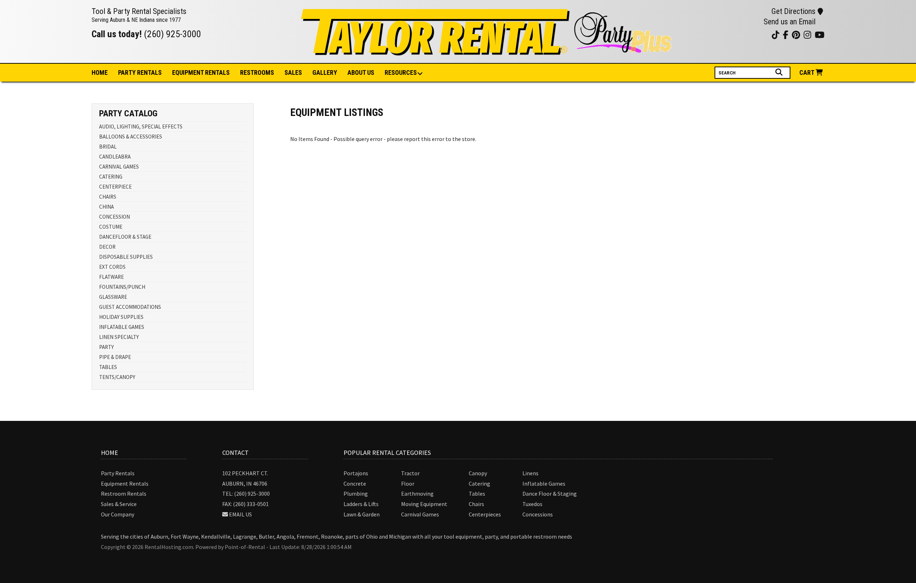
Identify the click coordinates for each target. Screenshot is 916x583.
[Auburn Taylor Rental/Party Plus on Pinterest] (745, 34)
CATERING (110, 176)
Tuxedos (532, 503)
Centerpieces (485, 514)
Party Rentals (118, 473)
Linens (530, 473)
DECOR (107, 246)
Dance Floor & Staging (549, 493)
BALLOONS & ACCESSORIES (130, 136)
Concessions (537, 514)
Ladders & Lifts (361, 503)
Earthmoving (417, 493)
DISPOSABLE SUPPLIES (126, 256)
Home (100, 72)
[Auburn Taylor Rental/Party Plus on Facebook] (754, 34)
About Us (360, 72)
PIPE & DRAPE (115, 357)
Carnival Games (420, 514)
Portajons (356, 473)
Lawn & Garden (362, 514)
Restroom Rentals (123, 493)
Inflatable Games (543, 483)
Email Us (240, 514)
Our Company (117, 514)
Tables (477, 493)
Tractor (410, 473)
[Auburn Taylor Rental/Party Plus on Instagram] (736, 34)
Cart (807, 72)
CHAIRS (107, 196)
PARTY (106, 347)
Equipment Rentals (124, 483)
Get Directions (793, 11)
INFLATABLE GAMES (121, 327)
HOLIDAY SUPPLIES (121, 317)
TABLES (108, 367)
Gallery (324, 72)
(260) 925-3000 (172, 34)
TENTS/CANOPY (117, 377)
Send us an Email (789, 21)
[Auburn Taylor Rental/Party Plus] (487, 51)
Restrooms (257, 72)
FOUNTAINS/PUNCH (122, 286)
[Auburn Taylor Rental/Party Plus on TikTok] (763, 34)
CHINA (106, 206)
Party (140, 72)
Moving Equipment (424, 503)
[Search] (779, 72)
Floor (407, 483)
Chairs (476, 503)
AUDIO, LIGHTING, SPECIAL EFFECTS (140, 126)
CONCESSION (114, 216)
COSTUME (110, 226)
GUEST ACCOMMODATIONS (130, 306)
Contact (235, 452)
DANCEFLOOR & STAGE (125, 236)
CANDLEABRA (115, 156)
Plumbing (356, 493)
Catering (479, 483)
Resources (401, 72)
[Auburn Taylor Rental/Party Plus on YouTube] (727, 34)
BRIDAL (108, 146)
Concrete (355, 483)
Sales (293, 72)
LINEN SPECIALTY (119, 337)
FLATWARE (111, 276)
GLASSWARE (113, 296)
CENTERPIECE (115, 186)
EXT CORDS (112, 266)
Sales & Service (119, 503)
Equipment (201, 72)
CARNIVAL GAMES (119, 166)
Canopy (478, 473)
